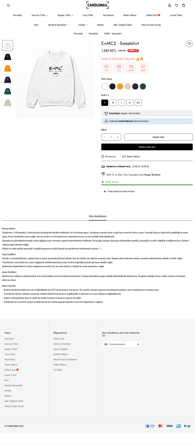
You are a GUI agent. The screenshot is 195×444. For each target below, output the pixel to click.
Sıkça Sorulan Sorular (151, 25)
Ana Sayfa (17, 15)
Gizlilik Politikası (60, 354)
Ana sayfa (78, 33)
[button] (183, 5)
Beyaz (105, 86)
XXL (138, 102)
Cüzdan (81, 25)
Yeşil (143, 86)
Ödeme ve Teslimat (61, 344)
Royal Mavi (135, 86)
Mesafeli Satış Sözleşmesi (65, 359)
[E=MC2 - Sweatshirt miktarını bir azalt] (104, 137)
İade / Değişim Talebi (122, 25)
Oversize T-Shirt (39, 15)
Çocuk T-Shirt (176, 15)
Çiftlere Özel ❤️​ (153, 15)
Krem (128, 86)
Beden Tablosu (129, 15)
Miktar (104, 129)
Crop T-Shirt (88, 15)
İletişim (100, 25)
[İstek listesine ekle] (189, 43)
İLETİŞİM (57, 370)
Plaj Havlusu (108, 15)
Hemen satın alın (147, 147)
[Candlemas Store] (98, 5)
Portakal (120, 86)
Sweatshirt (93, 33)
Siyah (112, 86)
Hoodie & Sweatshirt (57, 25)
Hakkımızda (58, 338)
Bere (36, 25)
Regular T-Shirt (64, 15)
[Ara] (8, 5)
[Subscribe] (138, 344)
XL (130, 102)
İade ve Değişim (60, 349)
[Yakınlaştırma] (87, 46)
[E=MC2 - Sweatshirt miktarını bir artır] (117, 137)
